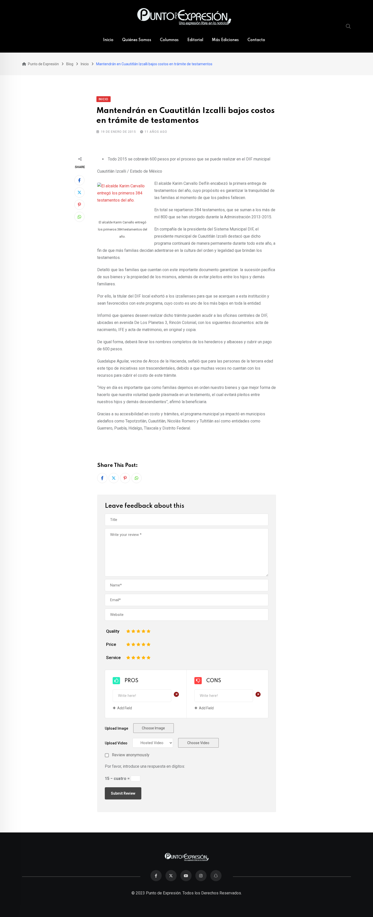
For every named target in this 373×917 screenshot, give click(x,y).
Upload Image (116, 728)
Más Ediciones (225, 40)
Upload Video (116, 743)
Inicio (108, 40)
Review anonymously (130, 755)
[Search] (348, 26)
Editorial (195, 40)
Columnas (169, 40)
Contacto (256, 40)
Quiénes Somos (136, 40)
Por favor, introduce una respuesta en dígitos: (145, 766)
